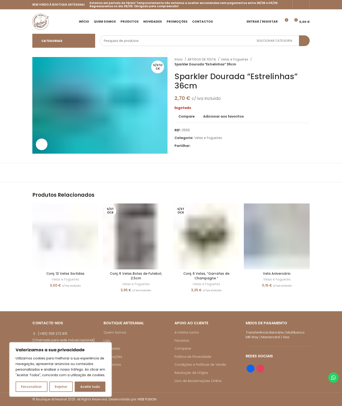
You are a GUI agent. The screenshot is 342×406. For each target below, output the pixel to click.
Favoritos (181, 340)
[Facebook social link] (298, 4)
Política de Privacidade (192, 356)
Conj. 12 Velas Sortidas (65, 273)
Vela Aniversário (277, 273)
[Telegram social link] (215, 146)
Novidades (112, 348)
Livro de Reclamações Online (197, 381)
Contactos (112, 364)
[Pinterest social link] (205, 146)
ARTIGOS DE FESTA (202, 59)
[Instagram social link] (304, 4)
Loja (107, 340)
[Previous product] (298, 62)
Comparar (182, 348)
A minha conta (186, 332)
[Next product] (307, 62)
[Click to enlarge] (41, 144)
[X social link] (199, 146)
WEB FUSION (146, 399)
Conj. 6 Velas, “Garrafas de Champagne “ (206, 276)
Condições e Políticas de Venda (200, 364)
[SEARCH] (304, 40)
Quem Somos (115, 332)
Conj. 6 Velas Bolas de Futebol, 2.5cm (136, 276)
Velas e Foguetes (235, 59)
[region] (60, 369)
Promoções (113, 356)
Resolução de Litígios (191, 372)
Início (179, 59)
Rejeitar (61, 386)
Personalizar (31, 386)
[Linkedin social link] (210, 146)
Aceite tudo (90, 386)
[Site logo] (40, 21)
